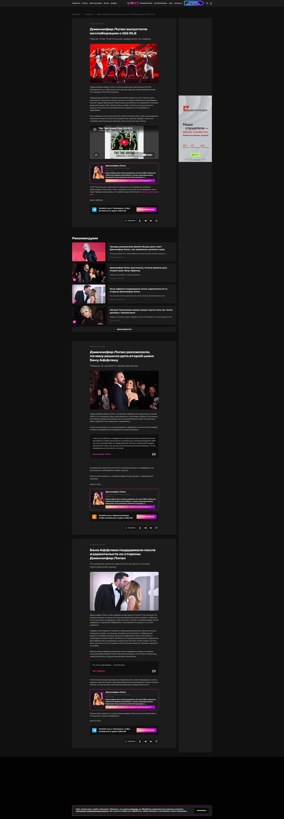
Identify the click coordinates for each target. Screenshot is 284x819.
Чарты (85, 3)
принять (201, 810)
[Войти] (211, 3)
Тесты (106, 3)
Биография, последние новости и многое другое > (130, 181)
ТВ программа (160, 3)
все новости (124, 329)
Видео (114, 3)
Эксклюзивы (95, 3)
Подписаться (146, 209)
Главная (76, 14)
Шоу (171, 3)
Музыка (178, 3)
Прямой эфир (146, 3)
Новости (76, 3)
